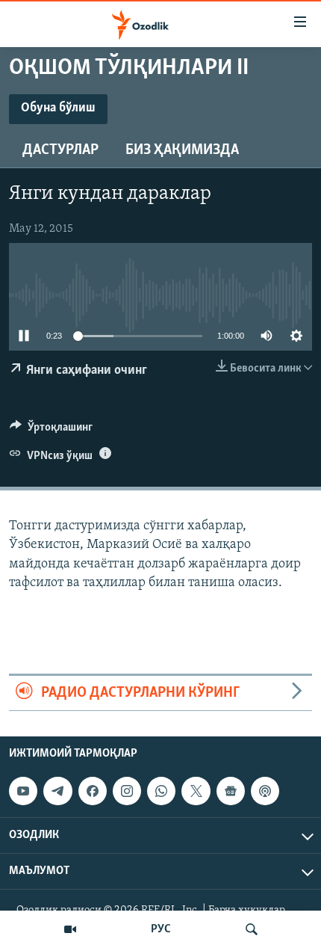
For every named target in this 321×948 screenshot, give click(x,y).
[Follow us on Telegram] (57, 791)
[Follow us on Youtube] (23, 791)
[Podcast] (265, 791)
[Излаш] (251, 929)
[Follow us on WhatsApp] (161, 791)
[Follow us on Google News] (230, 791)
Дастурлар (60, 150)
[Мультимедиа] (70, 929)
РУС (161, 929)
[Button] (51, 430)
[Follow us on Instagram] (127, 791)
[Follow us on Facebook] (92, 791)
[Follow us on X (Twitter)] (195, 791)
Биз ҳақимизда (182, 150)
